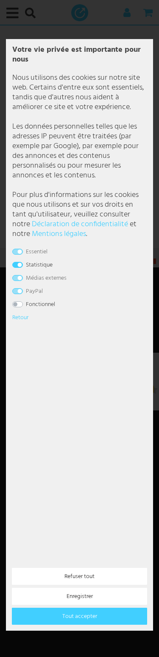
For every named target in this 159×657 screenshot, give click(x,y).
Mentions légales (59, 234)
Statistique (39, 265)
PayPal (34, 291)
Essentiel (36, 251)
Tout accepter (79, 616)
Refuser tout (79, 576)
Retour (20, 317)
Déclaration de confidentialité (80, 224)
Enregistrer (80, 596)
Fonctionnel (40, 304)
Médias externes (46, 278)
